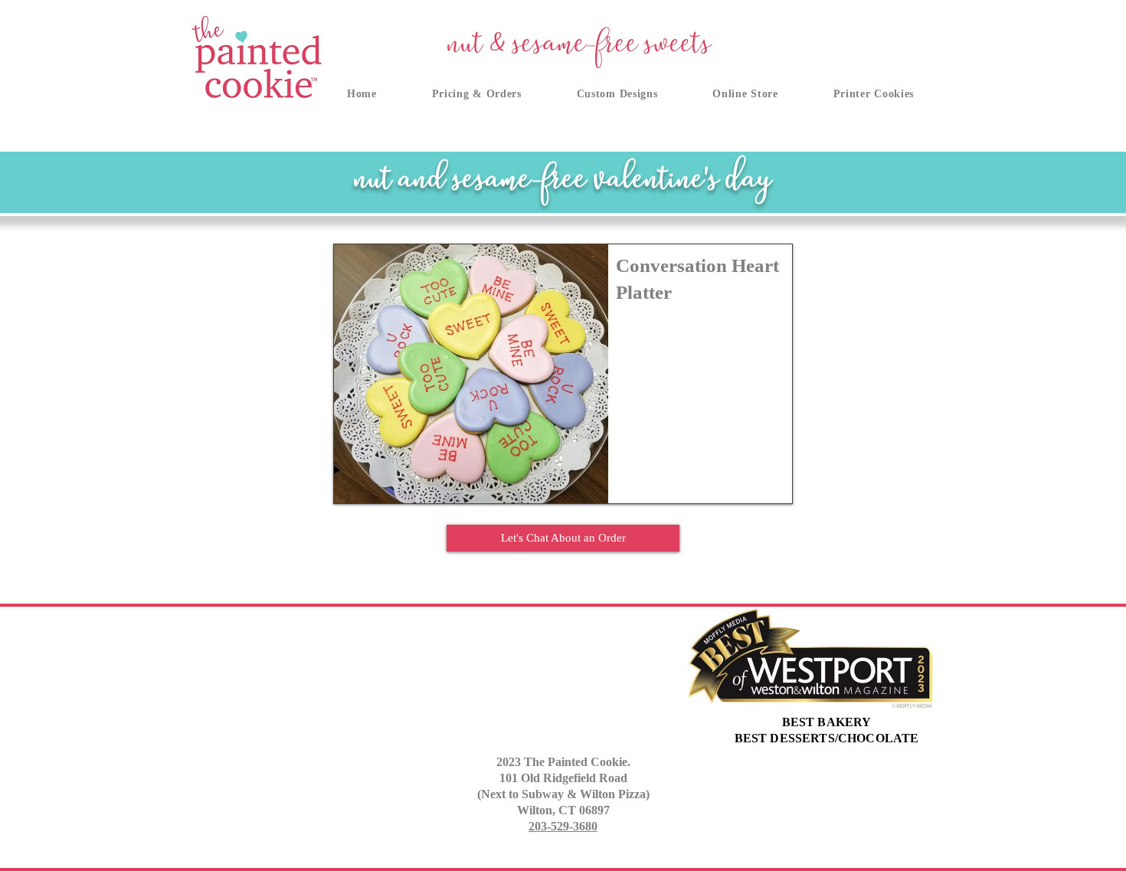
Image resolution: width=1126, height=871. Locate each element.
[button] (477, 93)
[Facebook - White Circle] (844, 786)
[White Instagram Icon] (882, 786)
